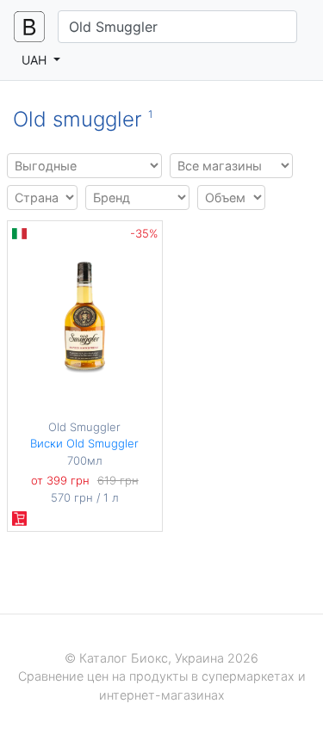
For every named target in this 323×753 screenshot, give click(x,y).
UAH (36, 59)
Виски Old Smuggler (84, 443)
